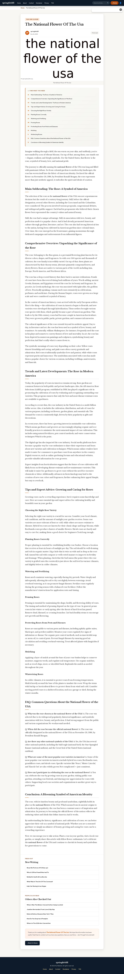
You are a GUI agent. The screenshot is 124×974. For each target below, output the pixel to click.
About (25, 3)
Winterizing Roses (36, 134)
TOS (52, 3)
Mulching (33, 130)
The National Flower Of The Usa (57, 932)
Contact (31, 3)
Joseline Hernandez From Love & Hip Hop (41, 909)
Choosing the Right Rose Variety (41, 110)
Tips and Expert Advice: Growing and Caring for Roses (48, 107)
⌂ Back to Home (32, 943)
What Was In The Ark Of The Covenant (40, 881)
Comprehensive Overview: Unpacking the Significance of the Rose (51, 99)
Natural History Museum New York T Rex (40, 914)
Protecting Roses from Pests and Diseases (44, 126)
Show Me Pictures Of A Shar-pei (37, 868)
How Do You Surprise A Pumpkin (37, 919)
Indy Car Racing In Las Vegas (36, 886)
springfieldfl (8, 3)
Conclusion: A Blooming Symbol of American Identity (47, 142)
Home (19, 3)
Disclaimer (39, 3)
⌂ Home (114, 3)
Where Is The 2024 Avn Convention (39, 923)
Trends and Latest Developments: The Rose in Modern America (51, 103)
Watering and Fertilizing (38, 118)
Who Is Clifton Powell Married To (38, 872)
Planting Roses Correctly (38, 114)
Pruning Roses (35, 122)
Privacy (47, 3)
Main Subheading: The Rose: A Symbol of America (46, 95)
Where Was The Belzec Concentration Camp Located (45, 905)
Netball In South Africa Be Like (37, 877)
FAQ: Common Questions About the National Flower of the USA (50, 138)
